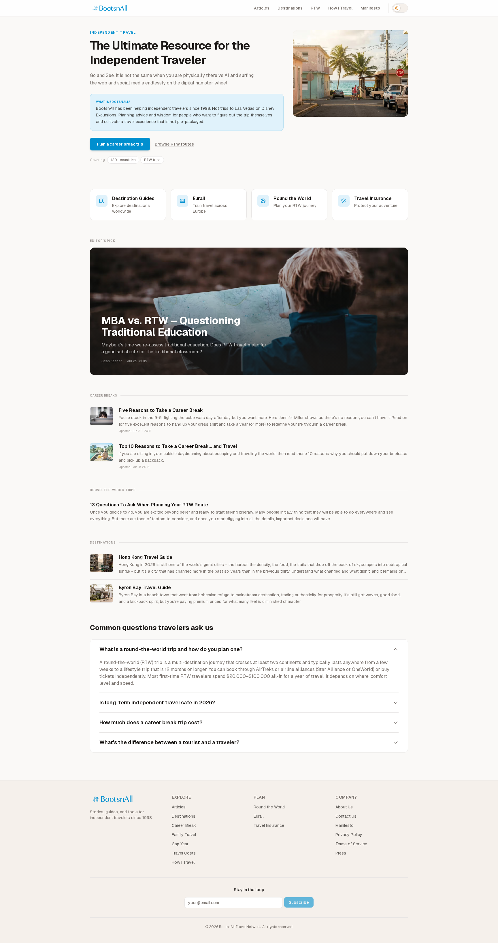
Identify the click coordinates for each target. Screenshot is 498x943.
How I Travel (340, 8)
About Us (344, 807)
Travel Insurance (269, 825)
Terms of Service (351, 843)
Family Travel (184, 834)
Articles (261, 8)
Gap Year (180, 843)
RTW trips (152, 160)
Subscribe (299, 902)
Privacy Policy (348, 834)
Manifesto (370, 8)
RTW (315, 8)
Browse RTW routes (174, 144)
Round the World (269, 807)
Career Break (184, 825)
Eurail (258, 816)
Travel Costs (184, 853)
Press (340, 853)
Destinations (290, 8)
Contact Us (345, 816)
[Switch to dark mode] (400, 8)
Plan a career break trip (120, 144)
